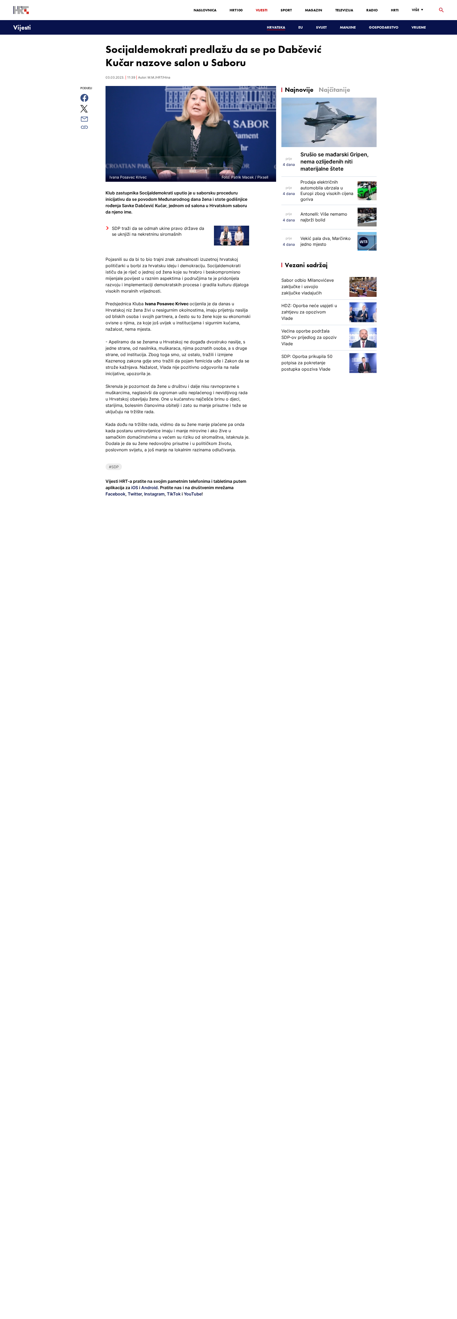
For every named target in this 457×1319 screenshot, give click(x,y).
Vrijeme (419, 27)
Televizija (344, 10)
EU (300, 27)
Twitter (134, 494)
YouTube (192, 494)
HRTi (395, 10)
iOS (135, 487)
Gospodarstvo (383, 27)
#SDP (114, 467)
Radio (372, 10)
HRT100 (236, 10)
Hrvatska (276, 27)
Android (149, 487)
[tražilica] (441, 10)
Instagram (153, 494)
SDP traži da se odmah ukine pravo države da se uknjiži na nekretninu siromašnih (158, 231)
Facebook (115, 494)
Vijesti (261, 10)
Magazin (313, 10)
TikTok (173, 494)
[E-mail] (90, 119)
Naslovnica (205, 10)
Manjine (348, 27)
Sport (286, 10)
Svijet (321, 27)
